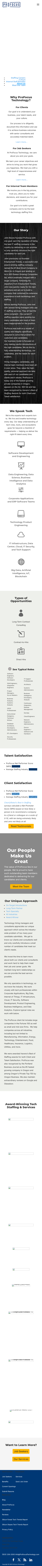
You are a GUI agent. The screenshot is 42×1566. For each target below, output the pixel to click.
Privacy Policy (7, 1529)
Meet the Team (18, 85)
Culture (22, 79)
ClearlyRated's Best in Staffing (17, 802)
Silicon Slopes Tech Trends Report (15, 1524)
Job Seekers (21, 1451)
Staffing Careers (18, 78)
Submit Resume (8, 1491)
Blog (3, 1500)
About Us (21, 83)
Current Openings (9, 1486)
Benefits (5, 1482)
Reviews (5, 1515)
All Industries (11, 914)
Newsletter (6, 1510)
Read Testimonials (21, 826)
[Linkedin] (30, 1560)
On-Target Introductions (16, 905)
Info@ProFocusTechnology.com (27, 1554)
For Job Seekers (22, 148)
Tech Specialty (12, 911)
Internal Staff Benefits (15, 81)
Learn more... (22, 142)
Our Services (21, 1459)
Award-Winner (12, 917)
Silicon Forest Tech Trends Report (15, 1519)
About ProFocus (8, 1505)
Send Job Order (22, 1482)
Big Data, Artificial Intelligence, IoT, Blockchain (21, 573)
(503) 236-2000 (8, 1554)
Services (19, 1477)
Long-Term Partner (14, 908)
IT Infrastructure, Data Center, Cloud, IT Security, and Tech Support (21, 546)
